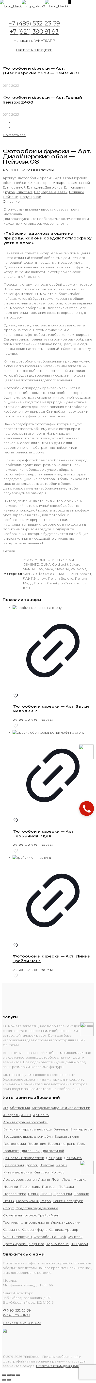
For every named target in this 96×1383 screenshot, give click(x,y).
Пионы (46, 1194)
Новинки (76, 192)
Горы (81, 1144)
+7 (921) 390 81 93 (34, 31)
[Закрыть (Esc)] (4, 1375)
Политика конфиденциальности (62, 1366)
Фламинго (11, 1230)
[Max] (86, 758)
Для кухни (35, 187)
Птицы (8, 1201)
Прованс (81, 1194)
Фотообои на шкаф (49, 1237)
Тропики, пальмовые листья (26, 1222)
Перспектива (14, 1194)
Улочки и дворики (65, 1222)
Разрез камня (27, 1201)
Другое (9, 192)
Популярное (30, 197)
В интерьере (81, 1129)
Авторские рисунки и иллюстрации (61, 1108)
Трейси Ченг (48, 1215)
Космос (57, 1172)
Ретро (45, 1201)
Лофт (56, 1179)
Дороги (32, 1165)
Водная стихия (66, 1136)
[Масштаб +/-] (18, 1375)
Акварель (61, 183)
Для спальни (74, 187)
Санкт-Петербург (68, 1201)
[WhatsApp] (87, 1035)
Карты (61, 1165)
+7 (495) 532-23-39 (34, 23)
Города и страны (61, 1144)
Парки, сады (30, 1187)
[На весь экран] (13, 1375)
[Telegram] (87, 1173)
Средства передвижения (37, 1208)
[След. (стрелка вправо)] (9, 1380)
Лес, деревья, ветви (50, 192)
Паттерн (49, 1187)
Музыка (79, 1179)
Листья (44, 1179)
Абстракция (20, 1108)
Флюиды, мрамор (63, 1230)
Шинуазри (79, 1244)
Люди (67, 1179)
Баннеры (60, 1129)
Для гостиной (14, 187)
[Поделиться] (9, 1375)
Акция (26, 1115)
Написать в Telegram (34, 49)
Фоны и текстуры (17, 1237)
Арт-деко (41, 1115)
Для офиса (54, 187)
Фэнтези (75, 1237)
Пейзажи (10, 197)
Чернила (36, 1244)
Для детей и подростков (23, 1158)
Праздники (62, 1194)
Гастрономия (14, 1144)
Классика (24, 192)
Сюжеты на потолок (20, 1215)
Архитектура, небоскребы (25, 1122)
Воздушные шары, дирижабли (28, 1136)
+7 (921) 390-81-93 (16, 1315)
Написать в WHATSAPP (34, 40)
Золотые (47, 1165)
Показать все (14, 135)
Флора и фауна (35, 1230)
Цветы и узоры (15, 1244)
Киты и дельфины (17, 1172)
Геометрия (37, 1144)
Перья (33, 1194)
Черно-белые (57, 1244)
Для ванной (80, 183)
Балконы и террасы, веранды (27, 1129)
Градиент (11, 1151)
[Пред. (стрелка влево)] (4, 1380)
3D (5, 1108)
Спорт (8, 1208)
